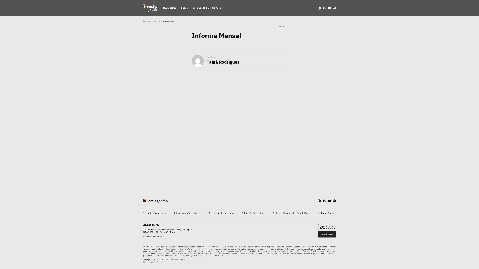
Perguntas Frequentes (154, 213)
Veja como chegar (151, 236)
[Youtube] (329, 8)
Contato (216, 7)
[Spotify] (334, 8)
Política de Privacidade (253, 213)
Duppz (159, 262)
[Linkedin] (324, 8)
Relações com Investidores (187, 213)
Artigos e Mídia (201, 7)
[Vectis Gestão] (150, 8)
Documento (153, 21)
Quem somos (169, 7)
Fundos (184, 7)
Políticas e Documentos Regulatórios (291, 213)
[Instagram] (319, 8)
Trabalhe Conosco (327, 213)
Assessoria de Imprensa (221, 213)
